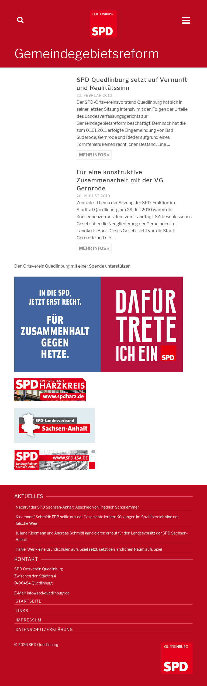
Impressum (29, 620)
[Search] (20, 20)
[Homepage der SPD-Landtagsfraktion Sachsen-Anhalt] (54, 459)
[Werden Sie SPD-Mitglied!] (98, 323)
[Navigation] (186, 20)
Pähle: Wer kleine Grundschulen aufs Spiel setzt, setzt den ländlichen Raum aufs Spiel (89, 549)
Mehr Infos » (94, 154)
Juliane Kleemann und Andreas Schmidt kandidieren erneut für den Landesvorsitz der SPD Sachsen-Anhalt (102, 536)
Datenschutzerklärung (44, 629)
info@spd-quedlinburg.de (48, 593)
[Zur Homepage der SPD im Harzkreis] (50, 389)
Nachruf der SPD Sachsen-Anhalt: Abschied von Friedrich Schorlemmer (77, 507)
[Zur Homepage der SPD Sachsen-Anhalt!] (54, 425)
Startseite (29, 601)
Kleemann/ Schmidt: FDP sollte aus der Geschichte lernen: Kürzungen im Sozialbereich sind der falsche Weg (97, 520)
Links (22, 610)
